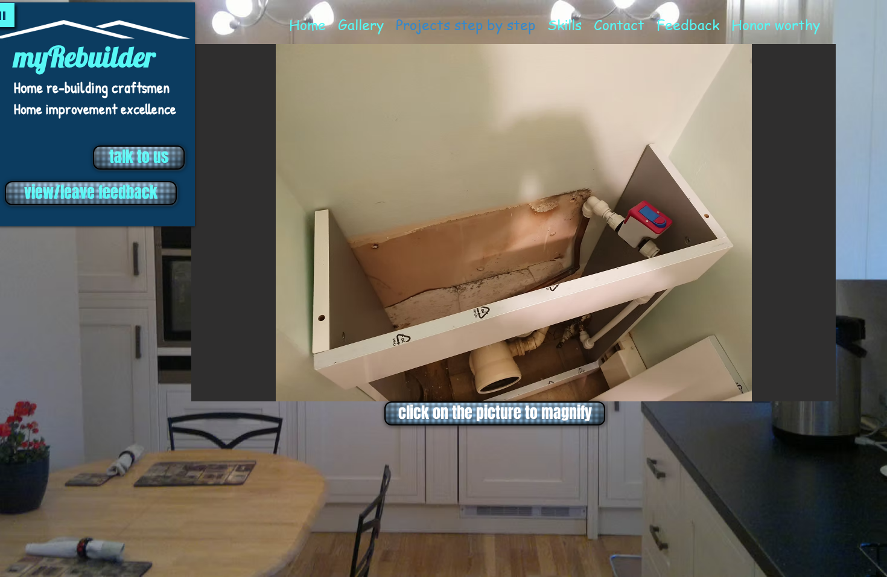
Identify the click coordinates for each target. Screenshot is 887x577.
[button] (513, 222)
